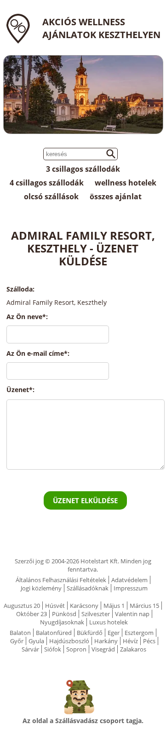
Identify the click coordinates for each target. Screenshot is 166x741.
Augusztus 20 (22, 605)
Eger (114, 633)
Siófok (52, 649)
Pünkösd (64, 614)
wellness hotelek (125, 183)
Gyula (36, 641)
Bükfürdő (90, 633)
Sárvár (30, 649)
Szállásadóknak (88, 588)
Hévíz (130, 641)
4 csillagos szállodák (47, 183)
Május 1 (114, 605)
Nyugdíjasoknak (62, 622)
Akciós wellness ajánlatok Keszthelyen (101, 28)
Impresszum (131, 588)
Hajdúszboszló (69, 641)
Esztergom (139, 633)
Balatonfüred (54, 633)
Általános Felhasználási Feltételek (61, 580)
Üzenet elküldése (85, 500)
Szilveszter (95, 614)
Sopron (76, 649)
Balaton (20, 633)
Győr (16, 641)
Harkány (106, 641)
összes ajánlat (116, 196)
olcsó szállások (51, 196)
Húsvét (55, 605)
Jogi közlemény (41, 588)
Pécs (149, 641)
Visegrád (103, 649)
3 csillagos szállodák (83, 169)
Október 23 (31, 614)
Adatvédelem (129, 580)
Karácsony (84, 605)
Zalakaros (133, 649)
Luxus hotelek (108, 622)
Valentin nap (132, 614)
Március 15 (144, 605)
